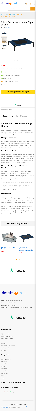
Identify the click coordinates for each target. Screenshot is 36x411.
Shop (7, 14)
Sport (2, 375)
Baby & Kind (4, 373)
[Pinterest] (4, 392)
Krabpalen (4, 364)
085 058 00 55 (12, 305)
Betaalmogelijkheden (7, 338)
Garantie (3, 343)
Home (3, 14)
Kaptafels (4, 361)
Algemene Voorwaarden (8, 345)
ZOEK (32, 9)
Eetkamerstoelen (6, 359)
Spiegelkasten (5, 371)
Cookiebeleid (5, 348)
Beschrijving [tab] (8, 116)
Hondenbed (13, 14)
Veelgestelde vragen (7, 336)
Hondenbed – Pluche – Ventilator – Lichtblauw (8, 248)
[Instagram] (7, 392)
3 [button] (19, 259)
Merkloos (8, 27)
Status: (3, 68)
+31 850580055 (11, 303)
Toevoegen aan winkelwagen (19, 92)
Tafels (3, 366)
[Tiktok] (13, 392)
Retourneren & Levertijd (8, 341)
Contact (3, 350)
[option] (4, 33)
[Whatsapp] (10, 392)
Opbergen (4, 368)
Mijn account (5, 334)
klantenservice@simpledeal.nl (13, 300)
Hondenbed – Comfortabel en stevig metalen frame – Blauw (26, 249)
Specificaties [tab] (21, 116)
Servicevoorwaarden (5, 407)
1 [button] (16, 259)
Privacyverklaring (24, 406)
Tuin (2, 378)
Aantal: (3, 84)
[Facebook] (1, 392)
